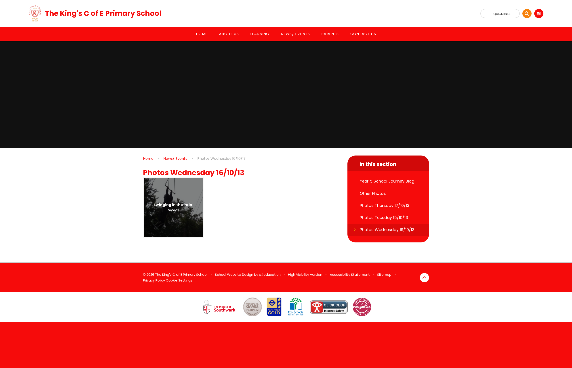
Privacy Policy (154, 280)
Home (148, 158)
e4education (270, 274)
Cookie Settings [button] (179, 280)
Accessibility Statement (350, 274)
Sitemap (384, 274)
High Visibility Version (305, 274)
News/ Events (175, 158)
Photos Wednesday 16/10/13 (221, 158)
